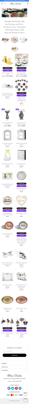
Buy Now (7, 70)
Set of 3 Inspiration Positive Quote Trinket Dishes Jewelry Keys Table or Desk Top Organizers (21, 241)
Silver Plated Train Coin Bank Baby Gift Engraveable (21, 286)
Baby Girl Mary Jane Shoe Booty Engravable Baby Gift (7, 95)
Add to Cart (7, 68)
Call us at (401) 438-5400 (14, 381)
